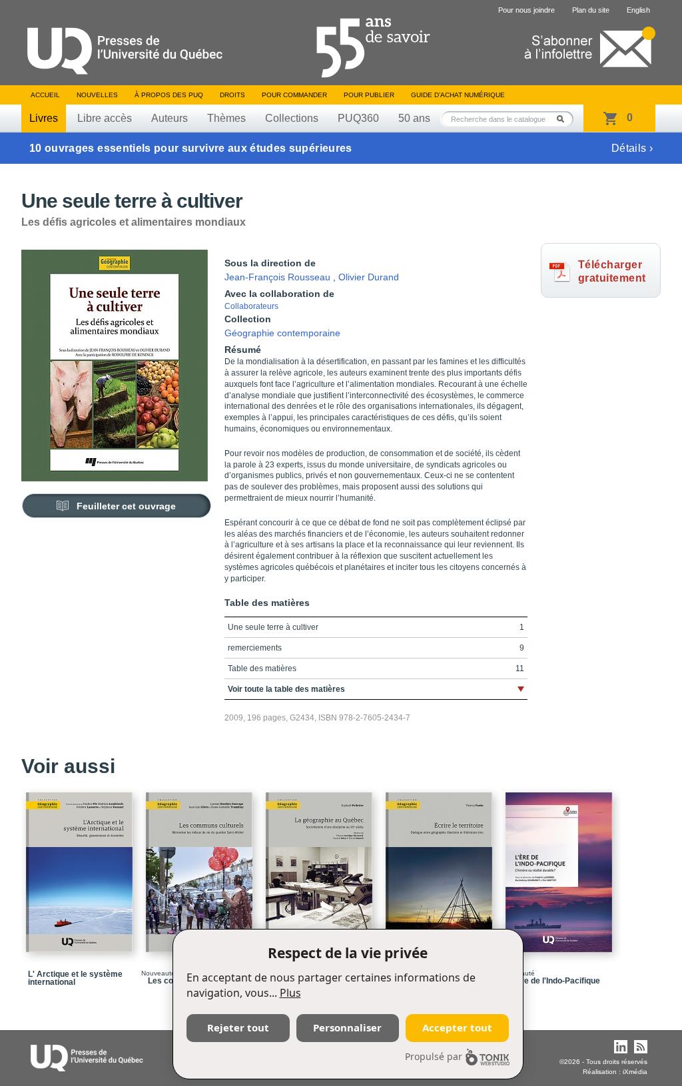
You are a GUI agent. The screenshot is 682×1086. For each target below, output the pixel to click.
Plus (290, 992)
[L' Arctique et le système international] (81, 866)
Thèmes (226, 118)
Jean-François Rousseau (277, 277)
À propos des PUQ (169, 95)
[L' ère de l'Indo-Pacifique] (561, 866)
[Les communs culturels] (201, 866)
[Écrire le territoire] (441, 866)
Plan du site (590, 10)
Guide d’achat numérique (458, 95)
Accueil (45, 95)
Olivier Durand (368, 277)
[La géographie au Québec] (321, 866)
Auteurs (169, 118)
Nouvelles (97, 95)
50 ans (414, 118)
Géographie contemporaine (282, 333)
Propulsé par (433, 1056)
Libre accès (104, 118)
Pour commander (294, 95)
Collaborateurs (251, 306)
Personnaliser (347, 1027)
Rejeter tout (238, 1027)
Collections (291, 118)
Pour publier (369, 95)
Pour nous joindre (526, 10)
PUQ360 (358, 118)
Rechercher (564, 119)
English (638, 10)
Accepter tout (457, 1027)
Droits (232, 95)
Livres (43, 118)
